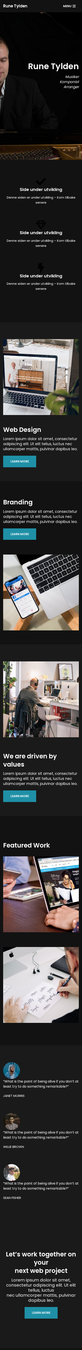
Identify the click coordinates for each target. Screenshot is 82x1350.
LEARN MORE (20, 461)
